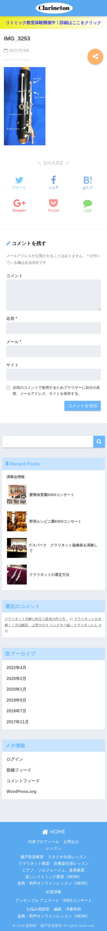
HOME (56, 831)
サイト (12, 365)
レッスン (53, 848)
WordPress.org (21, 791)
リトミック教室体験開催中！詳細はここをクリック (53, 22)
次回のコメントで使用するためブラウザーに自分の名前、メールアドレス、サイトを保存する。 (56, 390)
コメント (14, 275)
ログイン (14, 759)
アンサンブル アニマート (37, 900)
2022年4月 (16, 667)
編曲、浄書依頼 (67, 909)
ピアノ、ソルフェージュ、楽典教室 (53, 870)
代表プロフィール (43, 842)
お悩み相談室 (38, 909)
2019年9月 (16, 700)
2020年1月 (16, 689)
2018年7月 (16, 711)
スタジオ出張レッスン (67, 857)
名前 (11, 318)
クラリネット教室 (34, 863)
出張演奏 (53, 892)
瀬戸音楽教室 (32, 857)
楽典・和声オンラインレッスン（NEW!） (53, 883)
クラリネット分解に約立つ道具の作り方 (37, 619)
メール (13, 341)
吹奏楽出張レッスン (71, 863)
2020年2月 (16, 678)
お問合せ (71, 842)
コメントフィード (23, 781)
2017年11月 (17, 722)
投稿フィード (18, 770)
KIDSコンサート (77, 900)
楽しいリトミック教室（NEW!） (53, 877)
